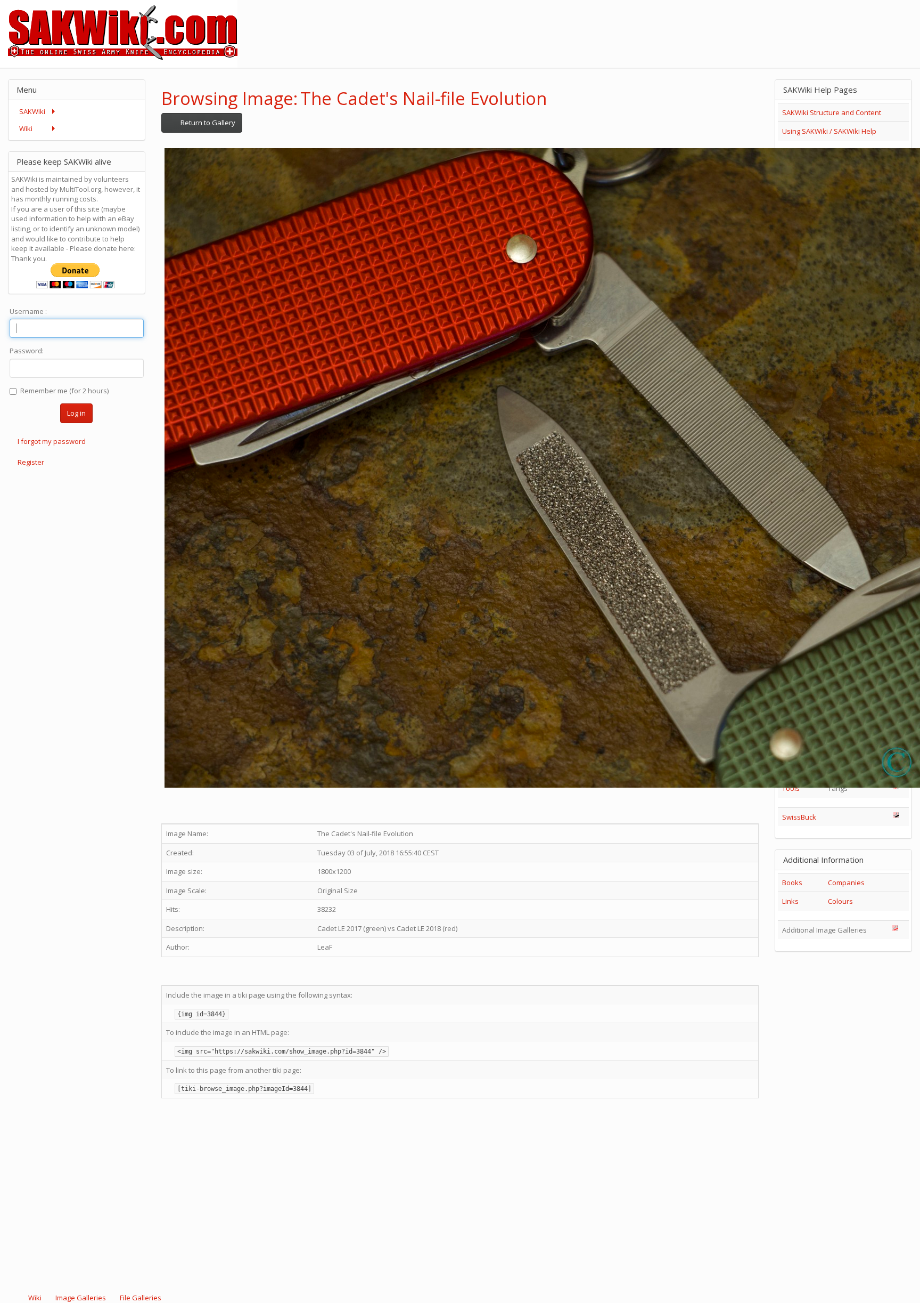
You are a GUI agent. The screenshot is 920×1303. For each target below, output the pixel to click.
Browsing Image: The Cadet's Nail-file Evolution (354, 98)
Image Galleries (81, 1297)
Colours (840, 901)
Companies (846, 882)
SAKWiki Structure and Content (831, 112)
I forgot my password (52, 441)
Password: (27, 350)
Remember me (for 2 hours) (64, 390)
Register (31, 462)
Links (790, 901)
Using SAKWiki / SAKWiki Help (829, 131)
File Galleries (139, 1297)
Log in (76, 413)
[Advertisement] (726, 24)
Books (792, 882)
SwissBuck (799, 817)
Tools (791, 788)
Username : (28, 311)
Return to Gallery (207, 122)
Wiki (35, 1297)
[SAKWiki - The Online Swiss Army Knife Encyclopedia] (118, 33)
